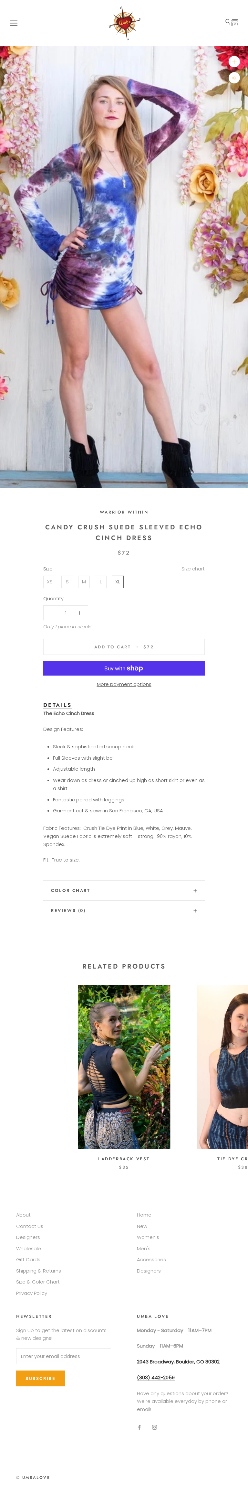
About (23, 1214)
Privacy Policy (31, 1293)
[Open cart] (235, 23)
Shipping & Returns (38, 1270)
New (142, 1226)
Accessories (151, 1259)
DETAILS (57, 705)
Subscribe (41, 1378)
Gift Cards (28, 1259)
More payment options (124, 684)
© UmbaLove (33, 1477)
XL (117, 581)
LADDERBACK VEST (124, 1159)
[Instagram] (154, 1427)
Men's (143, 1248)
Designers (28, 1237)
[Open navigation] (13, 23)
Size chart (193, 568)
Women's (148, 1237)
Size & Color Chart (38, 1281)
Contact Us (29, 1226)
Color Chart (70, 890)
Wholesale (28, 1248)
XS (50, 581)
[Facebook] (139, 1427)
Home (144, 1214)
